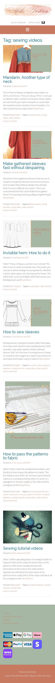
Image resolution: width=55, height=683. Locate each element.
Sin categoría (16, 286)
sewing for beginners (36, 585)
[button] (27, 29)
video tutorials (14, 118)
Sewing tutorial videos (23, 548)
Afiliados (6, 620)
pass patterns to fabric (32, 494)
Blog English (15, 115)
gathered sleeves (34, 204)
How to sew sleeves (21, 332)
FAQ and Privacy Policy (13, 616)
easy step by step (34, 365)
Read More (38, 108)
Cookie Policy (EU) (11, 623)
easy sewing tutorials (36, 491)
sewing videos (16, 207)
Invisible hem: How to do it (26, 252)
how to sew (17, 494)
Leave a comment (10, 121)
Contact (6, 613)
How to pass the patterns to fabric (25, 456)
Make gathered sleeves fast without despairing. (24, 165)
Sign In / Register (18, 22)
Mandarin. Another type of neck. (26, 79)
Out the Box (31, 672)
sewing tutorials (34, 115)
